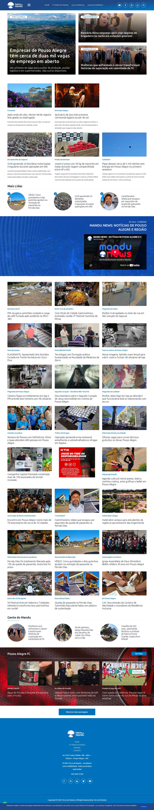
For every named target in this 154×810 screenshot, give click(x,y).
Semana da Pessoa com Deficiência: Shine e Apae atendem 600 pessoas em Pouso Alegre (29, 440)
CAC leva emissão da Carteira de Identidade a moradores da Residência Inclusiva (122, 605)
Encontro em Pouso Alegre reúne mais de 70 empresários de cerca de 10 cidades (29, 521)
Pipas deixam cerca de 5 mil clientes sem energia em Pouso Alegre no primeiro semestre (123, 166)
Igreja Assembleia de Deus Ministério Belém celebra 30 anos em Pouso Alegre (123, 563)
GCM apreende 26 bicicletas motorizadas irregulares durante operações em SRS (28, 165)
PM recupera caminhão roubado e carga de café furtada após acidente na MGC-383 (28, 316)
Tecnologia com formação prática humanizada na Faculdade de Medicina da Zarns (77, 357)
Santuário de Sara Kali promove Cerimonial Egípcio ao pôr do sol (72, 116)
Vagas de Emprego (95, 5)
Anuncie (77, 748)
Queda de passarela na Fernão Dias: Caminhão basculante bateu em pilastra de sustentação (76, 605)
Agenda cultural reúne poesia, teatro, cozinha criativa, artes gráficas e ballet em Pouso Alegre (124, 481)
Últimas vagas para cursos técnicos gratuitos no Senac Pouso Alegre (120, 438)
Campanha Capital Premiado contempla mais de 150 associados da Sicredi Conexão (28, 477)
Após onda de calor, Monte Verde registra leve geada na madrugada (29, 116)
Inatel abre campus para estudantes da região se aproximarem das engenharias (123, 521)
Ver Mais (139, 654)
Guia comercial (78, 5)
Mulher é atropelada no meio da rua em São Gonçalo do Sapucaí (123, 314)
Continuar (143, 806)
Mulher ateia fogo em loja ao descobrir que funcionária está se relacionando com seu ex (124, 398)
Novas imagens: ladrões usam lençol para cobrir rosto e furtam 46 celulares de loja (123, 356)
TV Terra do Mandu (77, 745)
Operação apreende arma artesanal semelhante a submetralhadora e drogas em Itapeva (76, 440)
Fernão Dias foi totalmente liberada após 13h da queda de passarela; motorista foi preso (29, 564)
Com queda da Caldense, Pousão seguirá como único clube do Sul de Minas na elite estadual (124, 695)
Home (47, 5)
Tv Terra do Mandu (60, 5)
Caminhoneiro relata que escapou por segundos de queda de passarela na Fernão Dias (75, 523)
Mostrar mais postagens (77, 712)
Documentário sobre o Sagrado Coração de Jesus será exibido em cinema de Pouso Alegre (76, 398)
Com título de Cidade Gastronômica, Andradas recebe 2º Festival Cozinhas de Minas (76, 316)
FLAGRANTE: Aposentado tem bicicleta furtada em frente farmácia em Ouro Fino (28, 357)
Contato (77, 751)
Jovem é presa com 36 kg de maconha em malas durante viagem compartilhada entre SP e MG (77, 166)
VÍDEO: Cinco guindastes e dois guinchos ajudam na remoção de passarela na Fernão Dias (76, 564)
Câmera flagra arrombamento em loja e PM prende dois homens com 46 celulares (29, 397)
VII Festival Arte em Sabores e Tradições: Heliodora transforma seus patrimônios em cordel (28, 605)
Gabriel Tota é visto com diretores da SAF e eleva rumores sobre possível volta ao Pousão (76, 695)
